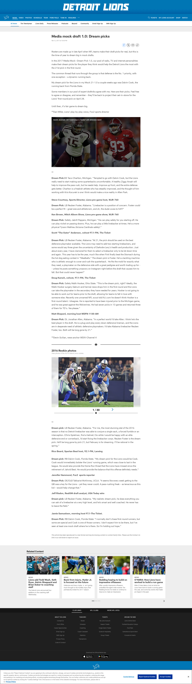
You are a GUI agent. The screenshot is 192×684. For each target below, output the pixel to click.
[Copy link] (137, 45)
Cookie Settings (128, 677)
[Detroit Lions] (96, 667)
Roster (83, 620)
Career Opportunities (60, 628)
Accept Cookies (165, 677)
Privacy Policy (60, 639)
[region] (96, 677)
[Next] (112, 409)
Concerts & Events (130, 635)
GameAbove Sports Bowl (130, 631)
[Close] (188, 676)
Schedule (82, 624)
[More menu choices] (79, 17)
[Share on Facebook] (124, 46)
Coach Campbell (83, 631)
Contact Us (60, 620)
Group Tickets (105, 635)
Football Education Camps (130, 624)
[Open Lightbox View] (96, 387)
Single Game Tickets (105, 628)
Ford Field (130, 628)
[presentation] (164, 601)
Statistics (82, 635)
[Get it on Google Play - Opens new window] (103, 657)
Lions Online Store (130, 620)
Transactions (82, 639)
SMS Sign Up (60, 635)
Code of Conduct (60, 642)
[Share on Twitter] (128, 46)
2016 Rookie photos (64, 350)
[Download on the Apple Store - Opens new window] (88, 657)
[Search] (149, 17)
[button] (96, 142)
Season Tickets (104, 624)
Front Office (60, 624)
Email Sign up (60, 631)
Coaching (83, 628)
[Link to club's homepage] (6, 17)
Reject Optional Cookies (147, 677)
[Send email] (133, 46)
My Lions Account (105, 620)
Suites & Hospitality (105, 631)
